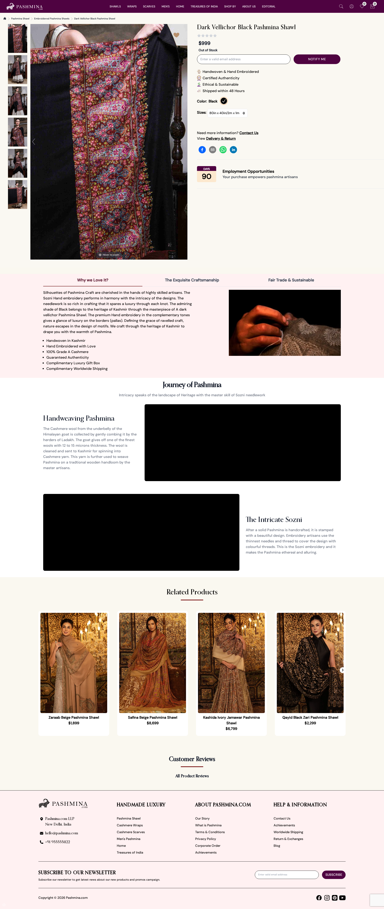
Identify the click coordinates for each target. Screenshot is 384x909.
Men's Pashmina (128, 839)
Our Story (202, 818)
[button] (343, 670)
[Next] (184, 141)
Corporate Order (207, 846)
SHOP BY (230, 6)
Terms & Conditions (210, 832)
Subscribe (333, 875)
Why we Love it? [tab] (92, 280)
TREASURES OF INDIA (204, 6)
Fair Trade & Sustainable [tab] (291, 280)
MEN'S (166, 6)
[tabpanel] (192, 331)
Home (121, 846)
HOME (180, 6)
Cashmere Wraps (130, 825)
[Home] (4, 18)
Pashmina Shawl (20, 18)
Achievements (206, 852)
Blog (277, 846)
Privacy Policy (205, 839)
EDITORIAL (269, 6)
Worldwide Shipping (288, 832)
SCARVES (149, 6)
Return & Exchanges (288, 839)
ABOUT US (249, 6)
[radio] (223, 100)
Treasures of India (130, 852)
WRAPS (132, 6)
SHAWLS (115, 6)
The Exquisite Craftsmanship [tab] (192, 280)
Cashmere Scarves (131, 832)
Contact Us (282, 818)
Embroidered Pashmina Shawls (51, 18)
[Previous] (33, 141)
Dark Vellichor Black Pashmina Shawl (94, 18)
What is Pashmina (208, 825)
